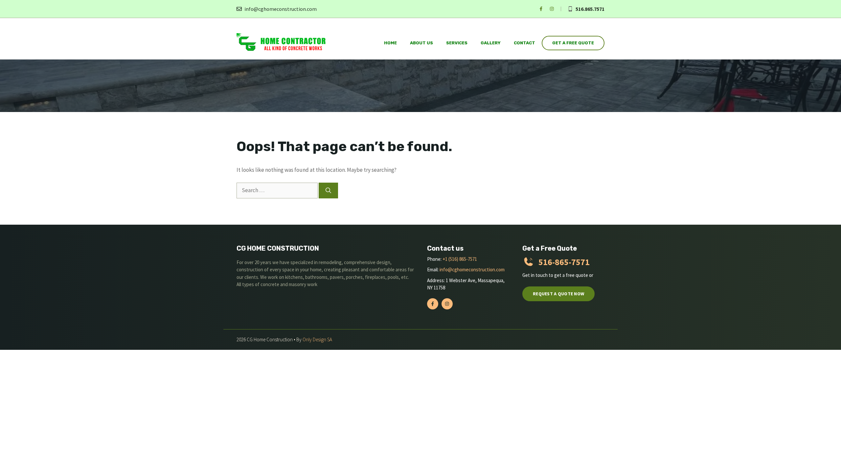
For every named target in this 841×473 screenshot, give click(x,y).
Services (456, 42)
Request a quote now (558, 294)
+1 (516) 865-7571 (460, 259)
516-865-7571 (564, 262)
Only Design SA (317, 339)
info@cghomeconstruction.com (280, 9)
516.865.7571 (590, 9)
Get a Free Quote (573, 42)
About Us (421, 42)
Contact (524, 42)
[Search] (328, 190)
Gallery (491, 42)
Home (390, 42)
